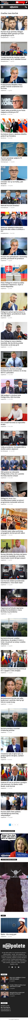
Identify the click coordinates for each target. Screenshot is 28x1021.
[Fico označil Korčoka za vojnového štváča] (14, 412)
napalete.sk (3, 90)
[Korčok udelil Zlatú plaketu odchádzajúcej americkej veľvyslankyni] (14, 801)
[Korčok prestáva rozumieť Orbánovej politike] (14, 717)
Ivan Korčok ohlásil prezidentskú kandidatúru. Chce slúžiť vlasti (12, 582)
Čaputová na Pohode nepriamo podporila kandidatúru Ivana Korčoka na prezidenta (12, 610)
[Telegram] (12, 967)
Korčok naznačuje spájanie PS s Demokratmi (11, 159)
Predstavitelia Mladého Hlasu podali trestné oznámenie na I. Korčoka (12, 86)
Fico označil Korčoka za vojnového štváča (13, 423)
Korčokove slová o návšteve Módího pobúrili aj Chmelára (14, 135)
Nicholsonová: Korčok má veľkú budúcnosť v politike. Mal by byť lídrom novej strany (12, 700)
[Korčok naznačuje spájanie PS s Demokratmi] (14, 149)
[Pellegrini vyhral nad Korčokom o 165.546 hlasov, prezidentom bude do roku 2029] (14, 301)
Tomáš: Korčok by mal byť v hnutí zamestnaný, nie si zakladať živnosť (13, 58)
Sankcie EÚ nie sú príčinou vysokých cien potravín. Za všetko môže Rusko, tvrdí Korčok (14, 784)
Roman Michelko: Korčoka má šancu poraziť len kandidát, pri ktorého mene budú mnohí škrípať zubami (14, 556)
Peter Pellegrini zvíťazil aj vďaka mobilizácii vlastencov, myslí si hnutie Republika (12, 285)
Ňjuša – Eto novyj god (8, 934)
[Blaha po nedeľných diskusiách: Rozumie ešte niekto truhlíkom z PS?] (14, 219)
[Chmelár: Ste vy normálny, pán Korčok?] (14, 173)
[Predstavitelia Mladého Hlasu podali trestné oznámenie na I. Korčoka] (14, 74)
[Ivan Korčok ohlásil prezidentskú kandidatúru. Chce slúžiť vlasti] (14, 571)
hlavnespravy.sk (4, 161)
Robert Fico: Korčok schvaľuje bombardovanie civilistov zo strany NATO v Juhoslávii (13, 371)
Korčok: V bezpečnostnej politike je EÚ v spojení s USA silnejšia (13, 670)
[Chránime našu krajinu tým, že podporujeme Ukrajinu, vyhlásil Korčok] (14, 744)
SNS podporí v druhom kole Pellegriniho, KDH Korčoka (11, 396)
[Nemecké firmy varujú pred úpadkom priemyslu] (5, 995)
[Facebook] (9, 967)
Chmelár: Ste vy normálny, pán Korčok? (12, 183)
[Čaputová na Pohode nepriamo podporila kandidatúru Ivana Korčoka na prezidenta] (14, 598)
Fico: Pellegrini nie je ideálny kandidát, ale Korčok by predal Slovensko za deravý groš (12, 343)
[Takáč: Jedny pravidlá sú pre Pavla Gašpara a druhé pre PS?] (14, 102)
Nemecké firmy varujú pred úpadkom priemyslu (17, 993)
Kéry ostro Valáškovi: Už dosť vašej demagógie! (17, 978)
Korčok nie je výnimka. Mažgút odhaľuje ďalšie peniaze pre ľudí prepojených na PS (12, 33)
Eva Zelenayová (4, 451)
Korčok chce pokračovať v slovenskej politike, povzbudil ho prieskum (14, 258)
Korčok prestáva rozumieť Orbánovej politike (10, 729)
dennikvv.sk (3, 114)
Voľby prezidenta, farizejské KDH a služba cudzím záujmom (13, 448)
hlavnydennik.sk (4, 37)
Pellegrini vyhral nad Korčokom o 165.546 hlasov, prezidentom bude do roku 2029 (13, 314)
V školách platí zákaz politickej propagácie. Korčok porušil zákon (13, 532)
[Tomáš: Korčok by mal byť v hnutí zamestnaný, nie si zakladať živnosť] (14, 49)
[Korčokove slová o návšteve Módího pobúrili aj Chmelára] (14, 125)
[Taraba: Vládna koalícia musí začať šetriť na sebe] (5, 987)
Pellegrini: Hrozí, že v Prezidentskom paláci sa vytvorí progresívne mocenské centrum (12, 500)
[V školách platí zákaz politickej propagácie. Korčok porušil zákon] (14, 519)
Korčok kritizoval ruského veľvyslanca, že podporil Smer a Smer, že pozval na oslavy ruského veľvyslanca (13, 641)
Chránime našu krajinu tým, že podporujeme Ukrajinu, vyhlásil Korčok (12, 756)
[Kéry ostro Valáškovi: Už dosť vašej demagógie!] (5, 980)
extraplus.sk (3, 185)
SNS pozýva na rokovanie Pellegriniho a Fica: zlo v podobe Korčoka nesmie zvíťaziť (12, 474)
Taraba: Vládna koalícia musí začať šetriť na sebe (18, 985)
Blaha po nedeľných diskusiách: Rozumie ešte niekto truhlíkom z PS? (13, 229)
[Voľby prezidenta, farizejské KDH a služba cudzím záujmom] (14, 438)
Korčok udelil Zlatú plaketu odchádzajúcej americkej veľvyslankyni (11, 813)
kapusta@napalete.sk (6, 1009)
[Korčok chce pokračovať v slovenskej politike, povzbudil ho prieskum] (14, 246)
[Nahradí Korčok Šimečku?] (14, 197)
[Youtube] (18, 967)
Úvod (2, 10)
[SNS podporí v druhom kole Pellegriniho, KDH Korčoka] (14, 386)
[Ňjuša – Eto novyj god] (14, 925)
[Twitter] (15, 967)
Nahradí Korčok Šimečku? (10, 206)
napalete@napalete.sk (6, 1010)
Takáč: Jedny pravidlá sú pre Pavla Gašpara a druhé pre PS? (13, 111)
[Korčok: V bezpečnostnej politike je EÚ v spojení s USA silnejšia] (14, 658)
